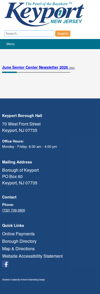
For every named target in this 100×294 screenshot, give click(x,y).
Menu (10, 44)
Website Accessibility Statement (32, 256)
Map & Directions (18, 248)
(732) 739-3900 (13, 210)
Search (62, 34)
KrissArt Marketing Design (33, 279)
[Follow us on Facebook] (5, 263)
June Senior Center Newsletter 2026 (38, 67)
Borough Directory (19, 241)
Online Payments (18, 234)
